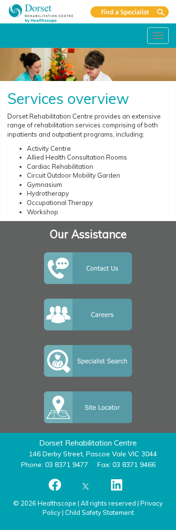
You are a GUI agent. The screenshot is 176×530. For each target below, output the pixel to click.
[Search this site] (129, 12)
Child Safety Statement (99, 512)
